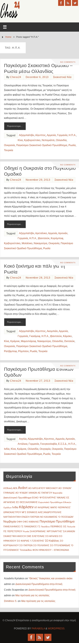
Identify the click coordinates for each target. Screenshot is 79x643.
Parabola (38, 628)
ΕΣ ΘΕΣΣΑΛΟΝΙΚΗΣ (27, 502)
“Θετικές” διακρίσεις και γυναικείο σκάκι (50, 578)
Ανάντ (23, 488)
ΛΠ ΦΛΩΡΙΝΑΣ (42, 507)
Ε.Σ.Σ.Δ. (62, 443)
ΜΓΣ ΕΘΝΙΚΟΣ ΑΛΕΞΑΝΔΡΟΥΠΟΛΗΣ (42, 512)
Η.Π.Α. (72, 135)
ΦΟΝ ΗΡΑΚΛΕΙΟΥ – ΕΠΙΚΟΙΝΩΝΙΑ (50, 550)
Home (8, 37)
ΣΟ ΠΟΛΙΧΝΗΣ (41, 545)
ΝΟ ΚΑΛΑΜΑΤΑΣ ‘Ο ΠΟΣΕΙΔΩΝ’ (57, 517)
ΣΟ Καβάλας (52, 540)
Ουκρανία (9, 145)
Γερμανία (62, 135)
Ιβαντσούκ (44, 238)
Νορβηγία (9, 521)
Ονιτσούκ (69, 341)
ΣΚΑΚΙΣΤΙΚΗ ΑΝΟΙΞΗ (14, 536)
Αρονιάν (62, 233)
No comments (67, 62)
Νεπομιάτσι (48, 140)
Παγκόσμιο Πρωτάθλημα (57, 521)
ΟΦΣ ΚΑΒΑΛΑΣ (31, 521)
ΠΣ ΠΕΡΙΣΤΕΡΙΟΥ (12, 531)
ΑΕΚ (15, 488)
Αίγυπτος (40, 135)
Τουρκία (8, 150)
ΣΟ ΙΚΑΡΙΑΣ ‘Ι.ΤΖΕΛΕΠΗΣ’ (30, 540)
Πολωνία (71, 526)
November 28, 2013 (38, 277)
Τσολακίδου (26, 550)
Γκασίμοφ (34, 336)
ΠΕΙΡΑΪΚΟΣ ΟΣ (58, 526)
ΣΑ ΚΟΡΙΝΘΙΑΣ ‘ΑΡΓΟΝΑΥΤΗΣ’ (46, 531)
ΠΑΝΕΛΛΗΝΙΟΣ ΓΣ (13, 526)
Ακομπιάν (52, 331)
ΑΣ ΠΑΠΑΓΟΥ (45, 492)
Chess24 (15, 77)
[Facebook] (61, 3)
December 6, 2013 (37, 77)
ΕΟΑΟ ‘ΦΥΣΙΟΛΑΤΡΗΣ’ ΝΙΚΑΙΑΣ (49, 497)
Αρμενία (51, 135)
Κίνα (20, 140)
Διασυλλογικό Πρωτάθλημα (17, 497)
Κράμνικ (15, 341)
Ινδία (6, 448)
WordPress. (56, 628)
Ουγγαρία (45, 448)
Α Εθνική (7, 488)
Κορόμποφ (57, 238)
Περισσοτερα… (15, 126)
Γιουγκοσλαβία (48, 443)
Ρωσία (72, 145)
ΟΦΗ (19, 521)
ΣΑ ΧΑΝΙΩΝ (69, 531)
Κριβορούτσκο (32, 140)
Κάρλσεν (26, 507)
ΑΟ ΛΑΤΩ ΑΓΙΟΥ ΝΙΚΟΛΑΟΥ (43, 488)
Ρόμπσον (23, 351)
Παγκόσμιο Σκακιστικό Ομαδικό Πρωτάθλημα (41, 145)
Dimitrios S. (10, 601)
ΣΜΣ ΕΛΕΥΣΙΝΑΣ (36, 536)
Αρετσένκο (41, 233)
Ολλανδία (61, 140)
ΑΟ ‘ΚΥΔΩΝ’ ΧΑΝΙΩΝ (26, 492)
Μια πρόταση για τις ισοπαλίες (32, 595)
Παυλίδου (45, 526)
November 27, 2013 (38, 380)
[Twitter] (75, 3)
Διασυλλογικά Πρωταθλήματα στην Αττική (38, 584)
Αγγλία (23, 438)
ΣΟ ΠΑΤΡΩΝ (26, 545)
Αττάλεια (22, 443)
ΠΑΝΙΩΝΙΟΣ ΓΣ (32, 526)
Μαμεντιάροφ (28, 341)
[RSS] (68, 3)
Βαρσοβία (57, 493)
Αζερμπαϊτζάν (26, 135)
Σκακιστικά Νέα (62, 77)
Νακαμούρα (40, 243)
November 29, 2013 (38, 179)
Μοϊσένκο (27, 243)
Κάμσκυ (67, 336)
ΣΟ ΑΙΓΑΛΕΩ (51, 536)
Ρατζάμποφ (10, 351)
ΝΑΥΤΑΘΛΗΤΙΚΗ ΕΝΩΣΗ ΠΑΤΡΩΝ (21, 517)
